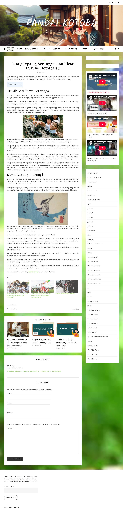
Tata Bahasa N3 (92, 323)
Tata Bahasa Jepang (94, 310)
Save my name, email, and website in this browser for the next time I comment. (33, 424)
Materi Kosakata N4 (94, 279)
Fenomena (90, 195)
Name (9, 393)
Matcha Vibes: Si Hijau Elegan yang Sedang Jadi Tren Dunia (66, 342)
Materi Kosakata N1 (94, 266)
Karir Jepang (71, 49)
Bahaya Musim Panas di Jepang (65, 293)
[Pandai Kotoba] (10, 49)
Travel (89, 341)
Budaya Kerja (91, 182)
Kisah (89, 235)
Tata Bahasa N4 (92, 328)
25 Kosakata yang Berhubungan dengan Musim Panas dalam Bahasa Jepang (41, 295)
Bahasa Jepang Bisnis (94, 177)
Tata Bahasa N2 (92, 319)
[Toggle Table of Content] (19, 84)
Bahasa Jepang (31, 49)
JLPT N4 (90, 222)
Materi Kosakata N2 (94, 270)
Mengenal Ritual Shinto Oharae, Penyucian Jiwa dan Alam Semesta (17, 342)
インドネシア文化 (93, 350)
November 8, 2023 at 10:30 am (15, 368)
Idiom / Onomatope (94, 200)
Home (19, 49)
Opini (89, 292)
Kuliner (89, 248)
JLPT (45, 49)
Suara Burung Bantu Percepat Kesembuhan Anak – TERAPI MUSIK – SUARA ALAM (34, 371)
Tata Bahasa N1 (92, 314)
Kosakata (90, 239)
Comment (10, 428)
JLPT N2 (90, 213)
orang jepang (12, 304)
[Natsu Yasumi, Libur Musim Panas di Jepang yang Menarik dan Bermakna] (18, 286)
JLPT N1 (90, 208)
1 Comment (75, 309)
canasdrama (13, 309)
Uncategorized (92, 345)
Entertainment (92, 191)
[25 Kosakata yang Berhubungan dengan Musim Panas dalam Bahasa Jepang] (42, 286)
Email (9, 403)
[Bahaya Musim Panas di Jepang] (67, 286)
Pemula (89, 297)
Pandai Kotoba (61, 24)
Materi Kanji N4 (92, 257)
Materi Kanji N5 (92, 261)
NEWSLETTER (10, 497)
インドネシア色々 (93, 354)
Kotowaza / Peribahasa (95, 244)
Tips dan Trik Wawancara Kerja (97, 337)
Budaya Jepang (33, 272)
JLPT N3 (90, 217)
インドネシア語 (98, 49)
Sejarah (89, 306)
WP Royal (16, 507)
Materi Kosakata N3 (94, 275)
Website (10, 412)
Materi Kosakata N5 (94, 284)
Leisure (89, 253)
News (85, 49)
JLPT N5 (90, 226)
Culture (56, 49)
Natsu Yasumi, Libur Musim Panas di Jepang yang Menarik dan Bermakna (17, 295)
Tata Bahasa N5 (92, 332)
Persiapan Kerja (92, 301)
